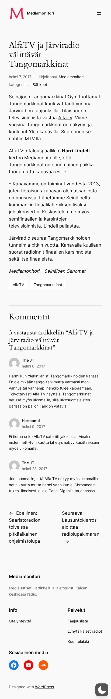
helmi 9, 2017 (33, 426)
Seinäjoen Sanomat (64, 271)
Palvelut (76, 610)
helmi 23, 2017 (34, 468)
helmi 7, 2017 (20, 76)
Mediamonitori (40, 13)
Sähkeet (40, 84)
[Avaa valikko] (99, 13)
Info (13, 610)
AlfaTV (65, 117)
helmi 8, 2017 (33, 366)
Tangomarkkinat (48, 284)
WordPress (44, 686)
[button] (101, 689)
